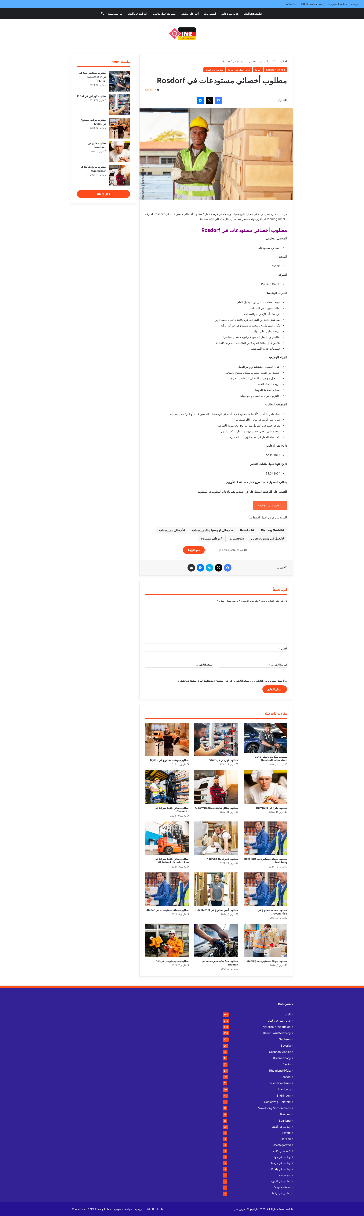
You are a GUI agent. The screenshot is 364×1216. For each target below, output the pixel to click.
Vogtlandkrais (282, 1187)
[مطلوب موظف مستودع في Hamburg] (265, 940)
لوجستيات (236, 538)
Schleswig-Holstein (277, 1102)
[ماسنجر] (200, 100)
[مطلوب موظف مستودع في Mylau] (167, 739)
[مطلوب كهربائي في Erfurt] (216, 739)
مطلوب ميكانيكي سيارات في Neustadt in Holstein (271, 758)
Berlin (287, 1064)
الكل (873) (103, 194)
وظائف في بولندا (281, 1193)
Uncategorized (282, 1144)
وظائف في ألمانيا (214, 69)
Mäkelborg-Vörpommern (274, 1108)
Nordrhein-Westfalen (277, 1027)
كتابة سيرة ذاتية (229, 13)
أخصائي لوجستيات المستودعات (211, 530)
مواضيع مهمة (115, 13)
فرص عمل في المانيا (239, 69)
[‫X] (209, 100)
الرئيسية (355, 3)
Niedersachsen (280, 1083)
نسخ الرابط (194, 550)
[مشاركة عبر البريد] (191, 568)
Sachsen (285, 1039)
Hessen (285, 1077)
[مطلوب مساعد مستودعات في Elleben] (167, 889)
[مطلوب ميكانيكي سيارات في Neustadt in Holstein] (265, 738)
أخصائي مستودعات (171, 530)
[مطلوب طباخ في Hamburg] (265, 787)
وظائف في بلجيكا (281, 1169)
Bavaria (286, 1045)
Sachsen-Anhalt (275, 69)
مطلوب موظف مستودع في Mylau (169, 760)
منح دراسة (285, 1175)
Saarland (285, 1120)
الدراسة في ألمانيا (137, 13)
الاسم (283, 648)
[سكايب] (209, 568)
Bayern (286, 1132)
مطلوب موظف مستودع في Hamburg (266, 961)
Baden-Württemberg (277, 1033)
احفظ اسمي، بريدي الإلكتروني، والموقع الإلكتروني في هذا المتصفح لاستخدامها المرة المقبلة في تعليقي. (231, 680)
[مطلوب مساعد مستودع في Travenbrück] (265, 889)
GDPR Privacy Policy (313, 3)
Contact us (291, 3)
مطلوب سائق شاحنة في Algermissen (216, 808)
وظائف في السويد (281, 1181)
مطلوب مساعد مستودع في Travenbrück (272, 911)
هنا (250, 517)
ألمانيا (270, 61)
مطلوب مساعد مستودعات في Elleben (167, 910)
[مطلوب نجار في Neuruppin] (216, 838)
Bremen (285, 1114)
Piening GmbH (271, 530)
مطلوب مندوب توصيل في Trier (171, 961)
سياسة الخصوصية (337, 3)
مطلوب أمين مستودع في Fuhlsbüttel (216, 910)
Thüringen (284, 1095)
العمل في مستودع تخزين (266, 538)
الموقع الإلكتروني (204, 664)
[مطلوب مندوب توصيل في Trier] (167, 940)
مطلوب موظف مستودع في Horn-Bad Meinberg (265, 860)
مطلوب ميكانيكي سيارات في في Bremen (220, 962)
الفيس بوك (210, 13)
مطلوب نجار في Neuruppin (222, 859)
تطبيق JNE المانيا (253, 13)
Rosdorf (246, 530)
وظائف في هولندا (281, 1157)
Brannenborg (282, 1058)
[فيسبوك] (218, 100)
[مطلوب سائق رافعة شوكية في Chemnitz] (167, 787)
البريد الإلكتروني (278, 664)
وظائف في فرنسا (281, 1163)
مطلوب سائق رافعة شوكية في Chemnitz (172, 809)
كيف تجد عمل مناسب (164, 13)
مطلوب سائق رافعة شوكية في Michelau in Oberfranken (172, 860)
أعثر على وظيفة (190, 13)
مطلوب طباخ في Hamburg (271, 808)
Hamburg (284, 1089)
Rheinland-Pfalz (280, 1070)
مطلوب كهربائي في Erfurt (223, 760)
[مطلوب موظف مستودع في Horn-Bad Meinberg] (265, 838)
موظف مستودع (211, 538)
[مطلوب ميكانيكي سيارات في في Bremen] (216, 940)
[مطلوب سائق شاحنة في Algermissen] (216, 787)
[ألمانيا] (182, 33)
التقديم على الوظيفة (270, 505)
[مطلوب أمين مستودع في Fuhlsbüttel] (216, 889)
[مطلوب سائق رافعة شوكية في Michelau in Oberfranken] (167, 838)
